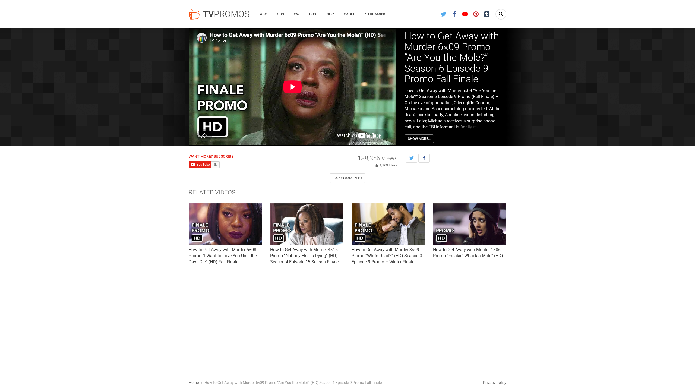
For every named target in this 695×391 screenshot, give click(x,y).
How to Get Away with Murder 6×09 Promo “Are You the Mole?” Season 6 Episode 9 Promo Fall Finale (452, 57)
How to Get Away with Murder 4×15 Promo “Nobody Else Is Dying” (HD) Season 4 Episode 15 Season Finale (304, 255)
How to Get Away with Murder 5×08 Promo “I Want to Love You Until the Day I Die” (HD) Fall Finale (223, 255)
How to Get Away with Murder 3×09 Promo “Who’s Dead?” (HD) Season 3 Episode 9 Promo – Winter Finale (387, 255)
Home (194, 382)
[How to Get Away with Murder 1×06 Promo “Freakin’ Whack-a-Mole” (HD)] (469, 224)
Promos (226, 14)
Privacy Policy (494, 382)
